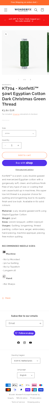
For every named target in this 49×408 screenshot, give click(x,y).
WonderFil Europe (23, 394)
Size (4, 128)
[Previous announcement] (5, 20)
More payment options (24, 169)
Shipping (16, 114)
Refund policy (21, 398)
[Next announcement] (44, 20)
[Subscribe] (40, 323)
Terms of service (18, 402)
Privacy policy (35, 398)
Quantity (5, 140)
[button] (5, 10)
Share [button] (7, 298)
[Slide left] (19, 80)
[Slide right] (30, 80)
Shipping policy (33, 402)
